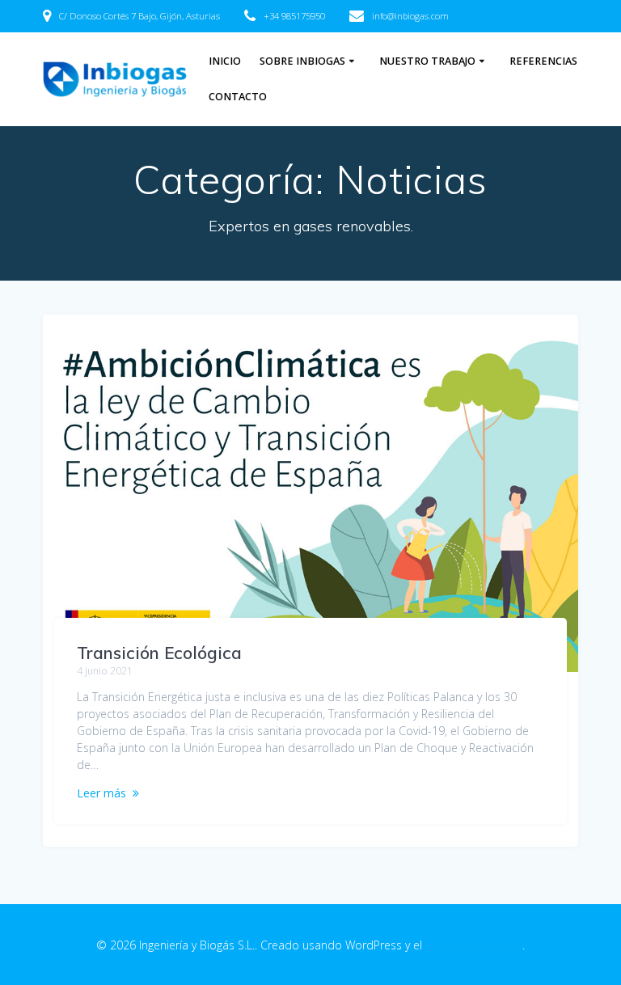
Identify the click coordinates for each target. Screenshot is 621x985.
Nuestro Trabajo (427, 61)
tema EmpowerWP (473, 945)
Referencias (543, 61)
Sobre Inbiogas (302, 61)
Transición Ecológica (159, 652)
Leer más (101, 793)
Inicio (225, 61)
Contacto (238, 97)
